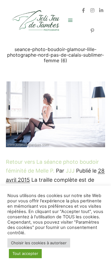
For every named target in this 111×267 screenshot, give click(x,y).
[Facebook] (83, 10)
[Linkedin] (101, 10)
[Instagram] (92, 10)
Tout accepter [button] (25, 253)
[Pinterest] (92, 31)
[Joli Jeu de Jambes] (35, 20)
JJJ (70, 171)
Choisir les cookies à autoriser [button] (39, 242)
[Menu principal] (70, 20)
